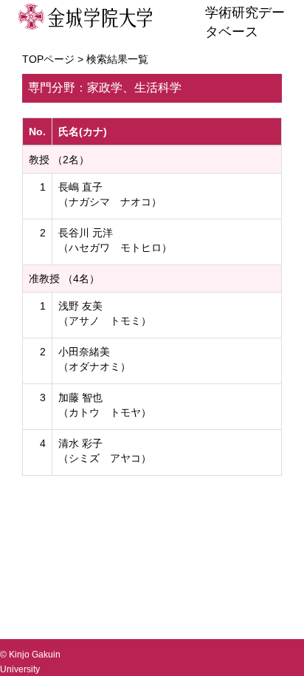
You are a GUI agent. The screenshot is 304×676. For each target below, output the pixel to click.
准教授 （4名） (64, 278)
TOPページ (48, 59)
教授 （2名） (59, 159)
